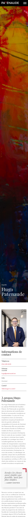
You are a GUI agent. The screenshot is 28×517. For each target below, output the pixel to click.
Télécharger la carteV (8, 389)
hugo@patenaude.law (9, 373)
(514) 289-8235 (6, 364)
